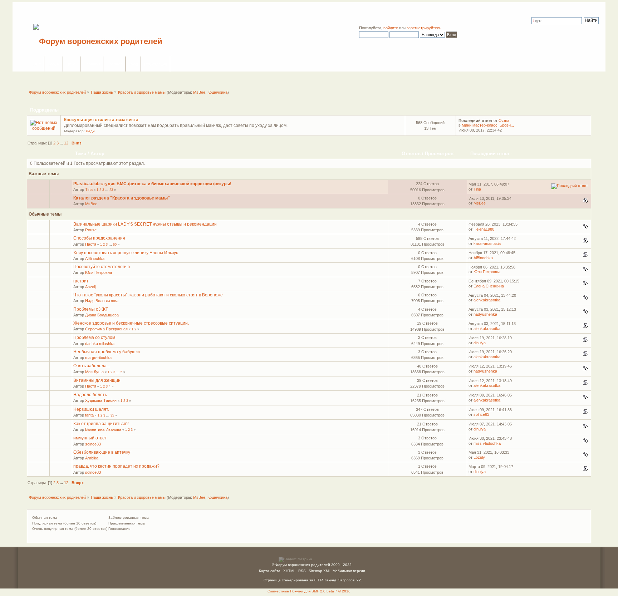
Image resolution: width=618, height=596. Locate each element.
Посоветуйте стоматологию (101, 266)
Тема (80, 153)
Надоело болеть (90, 394)
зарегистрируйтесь (424, 28)
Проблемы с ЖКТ (90, 309)
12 (66, 143)
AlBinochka (94, 258)
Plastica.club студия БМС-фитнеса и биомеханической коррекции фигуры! (152, 183)
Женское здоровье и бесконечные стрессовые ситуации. (131, 323)
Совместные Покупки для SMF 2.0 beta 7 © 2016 (309, 591)
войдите (390, 28)
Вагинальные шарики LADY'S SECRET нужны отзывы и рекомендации (145, 224)
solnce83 (481, 414)
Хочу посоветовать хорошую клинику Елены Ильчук (125, 252)
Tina (89, 189)
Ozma (504, 120)
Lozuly (479, 457)
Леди (90, 131)
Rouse (91, 230)
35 (112, 415)
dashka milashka (99, 343)
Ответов (411, 153)
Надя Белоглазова (101, 301)
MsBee (199, 92)
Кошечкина (217, 92)
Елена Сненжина (489, 286)
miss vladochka (487, 443)
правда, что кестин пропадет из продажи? (116, 466)
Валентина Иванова (103, 429)
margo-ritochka (98, 357)
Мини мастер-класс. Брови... (488, 125)
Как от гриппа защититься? (101, 423)
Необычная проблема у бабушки (106, 351)
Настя (90, 244)
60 (115, 244)
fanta (89, 415)
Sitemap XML (320, 571)
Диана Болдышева (102, 315)
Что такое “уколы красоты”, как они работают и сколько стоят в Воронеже (148, 294)
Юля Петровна (98, 272)
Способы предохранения (99, 238)
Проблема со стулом (94, 337)
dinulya (480, 343)
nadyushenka (485, 314)
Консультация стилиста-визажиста (101, 119)
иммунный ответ (90, 437)
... (62, 143)
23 (111, 190)
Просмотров (439, 153)
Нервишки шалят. (91, 409)
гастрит (81, 281)
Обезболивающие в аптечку (101, 452)
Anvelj (90, 287)
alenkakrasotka (487, 300)
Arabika (91, 458)
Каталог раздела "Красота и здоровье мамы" (121, 198)
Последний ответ (490, 153)
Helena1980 (484, 229)
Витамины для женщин (97, 380)
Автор (97, 153)
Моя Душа (94, 372)
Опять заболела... (91, 365)
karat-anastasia (487, 243)
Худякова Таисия (101, 400)
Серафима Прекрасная (106, 329)
